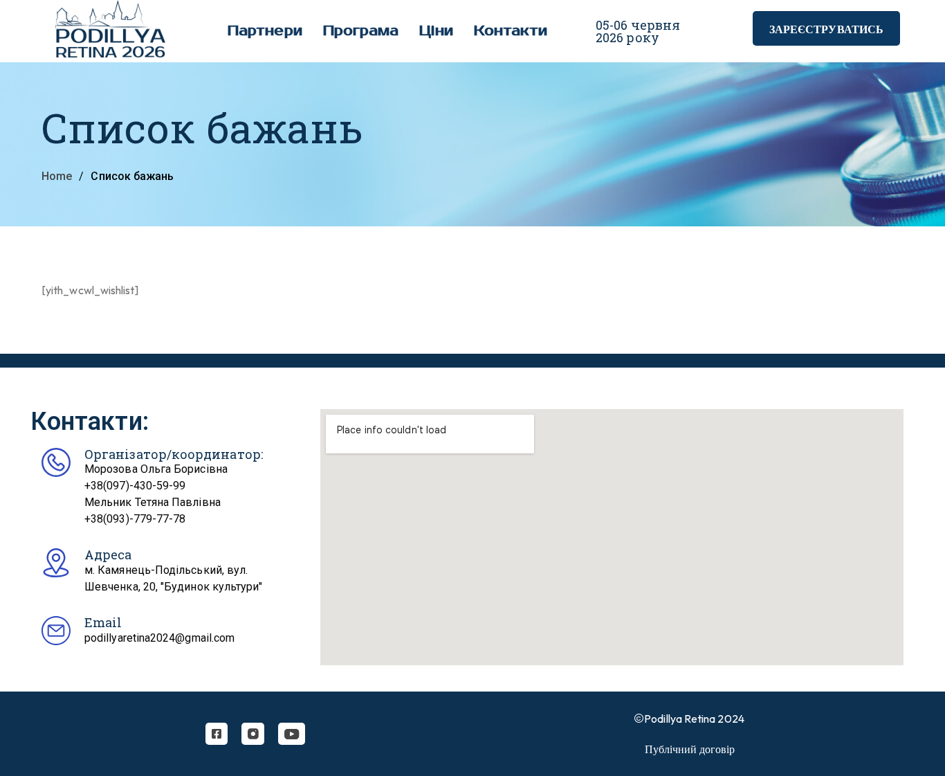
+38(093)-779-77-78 (134, 518)
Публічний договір (690, 749)
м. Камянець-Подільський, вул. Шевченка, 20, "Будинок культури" (173, 578)
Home (57, 176)
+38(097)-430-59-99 (134, 485)
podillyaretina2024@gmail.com (159, 637)
